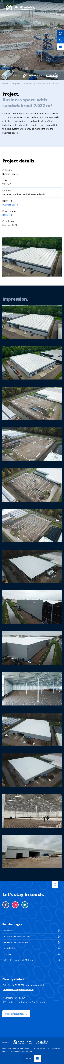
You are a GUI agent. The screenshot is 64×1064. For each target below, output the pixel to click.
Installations (10, 948)
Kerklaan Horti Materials (32, 76)
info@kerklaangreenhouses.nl (18, 989)
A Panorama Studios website (21, 1051)
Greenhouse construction (17, 936)
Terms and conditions (41, 1048)
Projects (8, 930)
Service (7, 954)
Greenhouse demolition (16, 942)
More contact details (14, 1013)
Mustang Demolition (52, 75)
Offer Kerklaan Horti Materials (19, 960)
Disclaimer (56, 1048)
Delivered (7, 214)
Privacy (4, 1051)
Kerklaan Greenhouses (20, 7)
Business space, (10, 204)
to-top (55, 884)
